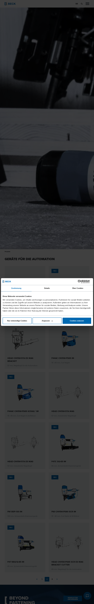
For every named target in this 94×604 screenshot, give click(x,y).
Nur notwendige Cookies (17, 321)
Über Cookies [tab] (77, 288)
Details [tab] (47, 288)
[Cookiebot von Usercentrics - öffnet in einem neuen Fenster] (81, 281)
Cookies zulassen (77, 321)
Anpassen (46, 321)
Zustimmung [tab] (16, 288)
